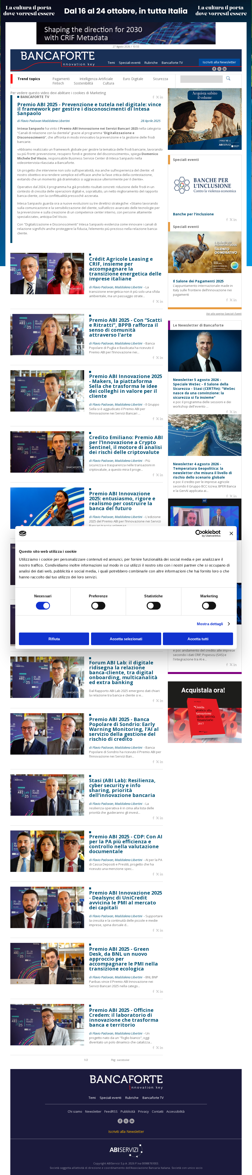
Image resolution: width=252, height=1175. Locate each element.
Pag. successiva (120, 1060)
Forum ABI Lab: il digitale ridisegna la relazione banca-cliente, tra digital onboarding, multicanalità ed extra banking (123, 672)
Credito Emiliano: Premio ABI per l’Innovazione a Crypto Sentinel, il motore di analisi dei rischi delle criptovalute (126, 445)
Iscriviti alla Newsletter (219, 62)
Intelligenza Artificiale (96, 78)
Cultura (108, 83)
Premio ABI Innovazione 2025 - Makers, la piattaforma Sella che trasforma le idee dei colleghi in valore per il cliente (125, 386)
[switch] (98, 606)
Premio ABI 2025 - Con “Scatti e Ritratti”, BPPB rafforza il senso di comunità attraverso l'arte (125, 327)
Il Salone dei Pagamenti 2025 (198, 281)
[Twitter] (219, 69)
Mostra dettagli (210, 624)
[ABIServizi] (126, 1151)
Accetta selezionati (126, 639)
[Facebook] (214, 69)
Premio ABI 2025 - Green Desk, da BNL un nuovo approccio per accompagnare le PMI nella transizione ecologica (123, 959)
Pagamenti (61, 78)
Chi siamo (75, 1111)
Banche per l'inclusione (193, 214)
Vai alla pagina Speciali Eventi (224, 313)
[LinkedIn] (224, 69)
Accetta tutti (198, 639)
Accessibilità (175, 1111)
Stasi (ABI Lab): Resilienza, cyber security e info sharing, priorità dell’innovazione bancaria (122, 788)
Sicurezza (160, 78)
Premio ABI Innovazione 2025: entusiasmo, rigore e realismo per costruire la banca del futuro (122, 501)
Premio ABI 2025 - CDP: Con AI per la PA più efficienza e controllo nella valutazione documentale (125, 844)
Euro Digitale (133, 78)
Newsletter (93, 1111)
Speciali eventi (130, 62)
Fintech (58, 83)
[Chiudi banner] (231, 533)
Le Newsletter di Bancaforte (198, 325)
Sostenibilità (83, 83)
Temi (111, 62)
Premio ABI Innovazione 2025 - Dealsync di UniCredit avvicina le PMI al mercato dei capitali (125, 900)
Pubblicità (128, 1111)
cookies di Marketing (89, 92)
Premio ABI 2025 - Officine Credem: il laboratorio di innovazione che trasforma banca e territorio (123, 1017)
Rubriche (151, 62)
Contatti (157, 1111)
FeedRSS (111, 1111)
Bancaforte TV (172, 62)
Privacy (143, 1111)
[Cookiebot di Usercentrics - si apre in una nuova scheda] (198, 533)
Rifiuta (54, 639)
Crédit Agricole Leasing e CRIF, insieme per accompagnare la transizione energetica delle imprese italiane (125, 269)
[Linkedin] (161, 97)
